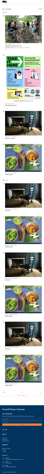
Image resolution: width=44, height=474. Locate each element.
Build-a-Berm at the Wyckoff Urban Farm (13, 46)
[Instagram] (6, 430)
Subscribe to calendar (21, 395)
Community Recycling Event (11, 105)
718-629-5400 (9, 463)
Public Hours (4, 438)
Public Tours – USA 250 (10, 138)
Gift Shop (4, 449)
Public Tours (7, 210)
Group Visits (4, 439)
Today (22, 392)
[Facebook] (3, 430)
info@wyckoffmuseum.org (11, 466)
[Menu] (41, 1)
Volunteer (4, 451)
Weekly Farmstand (9, 174)
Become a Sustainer (6, 448)
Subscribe (22, 424)
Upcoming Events (5, 440)
